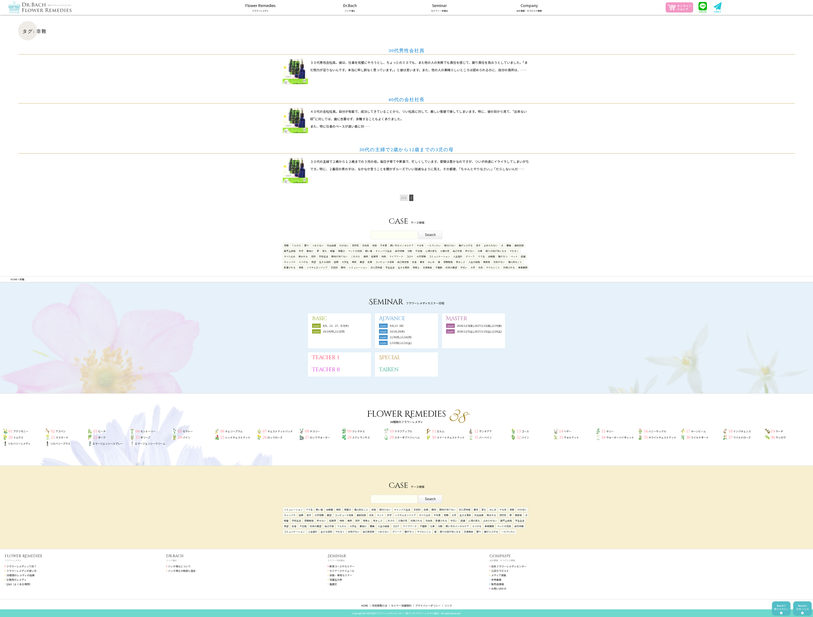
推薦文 (333, 584)
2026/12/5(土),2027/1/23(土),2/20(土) (480, 331)
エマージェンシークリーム (150, 443)
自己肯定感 (403, 262)
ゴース (525, 431)
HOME (364, 605)
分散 (409, 251)
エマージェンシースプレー (108, 443)
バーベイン (485, 437)
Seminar (337, 556)
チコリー (315, 431)
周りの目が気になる (495, 251)
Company (500, 556)
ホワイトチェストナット (662, 437)
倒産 (301, 267)
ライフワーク (396, 256)
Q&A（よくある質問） (19, 584)
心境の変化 (431, 251)
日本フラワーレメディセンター (509, 566)
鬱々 (306, 245)
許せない (469, 251)
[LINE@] (702, 7)
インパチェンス (742, 431)
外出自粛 (331, 245)
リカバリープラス (60, 443)
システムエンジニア (317, 267)
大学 (472, 267)
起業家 (374, 256)
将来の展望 (451, 267)
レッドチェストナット (237, 437)
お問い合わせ (498, 588)
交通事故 (427, 267)
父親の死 (444, 251)
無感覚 (486, 262)
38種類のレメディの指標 (20, 575)
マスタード (62, 437)
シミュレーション (358, 267)
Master (456, 318)
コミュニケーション (439, 256)
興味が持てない (339, 256)
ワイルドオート (700, 437)
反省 (414, 262)
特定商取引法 (379, 605)
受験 (286, 245)
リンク (448, 605)
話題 (336, 262)
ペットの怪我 (355, 251)
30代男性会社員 (406, 50)
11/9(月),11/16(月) (401, 337)
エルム (440, 431)
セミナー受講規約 (401, 605)
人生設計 (457, 256)
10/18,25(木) (397, 331)
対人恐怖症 (376, 267)
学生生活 (390, 267)
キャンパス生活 (383, 251)
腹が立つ (502, 256)
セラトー (188, 431)
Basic (319, 318)
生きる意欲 (403, 267)
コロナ (409, 256)
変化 (324, 251)
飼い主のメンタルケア (401, 245)
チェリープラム (234, 431)
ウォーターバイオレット (620, 437)
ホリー (610, 431)
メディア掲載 (498, 575)
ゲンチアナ (485, 431)
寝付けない (450, 245)
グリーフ (470, 256)
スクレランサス (361, 437)
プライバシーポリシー (428, 605)
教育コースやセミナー (342, 566)
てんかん (296, 245)
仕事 (480, 251)
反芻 (370, 262)
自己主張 (457, 251)
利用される (509, 267)
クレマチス (358, 431)
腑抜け (310, 251)
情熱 (365, 256)
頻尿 (354, 262)
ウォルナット (571, 437)
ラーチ (779, 431)
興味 (343, 267)
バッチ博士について (179, 566)
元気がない (499, 262)
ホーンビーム (698, 431)
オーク (102, 437)
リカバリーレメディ (19, 443)
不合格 (418, 251)
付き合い (344, 245)
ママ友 (481, 256)
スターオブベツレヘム (407, 437)
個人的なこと (515, 262)
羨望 (313, 262)
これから (355, 256)
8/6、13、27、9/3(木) (336, 325)
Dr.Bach (175, 556)
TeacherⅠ (326, 357)
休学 (301, 251)
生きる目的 (325, 262)
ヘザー (567, 431)
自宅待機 (399, 251)
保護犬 (341, 251)
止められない (491, 245)
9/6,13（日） (397, 325)
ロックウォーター (320, 437)
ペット (514, 256)
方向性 (365, 245)
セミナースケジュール (341, 570)
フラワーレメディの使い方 (21, 570)
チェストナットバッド (280, 431)
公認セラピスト (500, 570)
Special (389, 357)
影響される (290, 267)
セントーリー (148, 431)
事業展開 (522, 267)
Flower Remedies (23, 556)
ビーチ (102, 431)
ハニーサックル (657, 431)
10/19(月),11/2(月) (334, 331)
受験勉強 (448, 262)
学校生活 (323, 256)
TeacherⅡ (326, 369)
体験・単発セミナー (340, 575)
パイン (186, 437)
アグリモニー (20, 431)
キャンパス (290, 262)
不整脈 (438, 267)
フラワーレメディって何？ (21, 566)
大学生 (345, 262)
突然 (313, 256)
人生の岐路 (474, 262)
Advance (392, 318)
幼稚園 (491, 256)
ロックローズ (274, 437)
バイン (525, 437)
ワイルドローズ (742, 437)
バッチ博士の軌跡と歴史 (182, 570)
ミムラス (18, 437)
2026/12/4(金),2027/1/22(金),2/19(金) (479, 325)
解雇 (332, 251)
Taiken (389, 369)
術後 (374, 245)
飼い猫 (368, 251)
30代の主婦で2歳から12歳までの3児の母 (406, 149)
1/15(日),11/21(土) (401, 343)
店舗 (523, 256)
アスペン (61, 431)
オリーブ (145, 437)
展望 (362, 262)
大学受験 (421, 256)
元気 (480, 267)
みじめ (431, 262)
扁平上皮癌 (290, 251)
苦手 (478, 245)
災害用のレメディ (16, 579)
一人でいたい (434, 245)
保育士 (416, 267)
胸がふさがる (466, 245)
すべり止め (289, 256)
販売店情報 (497, 584)
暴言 (422, 262)
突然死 (355, 245)
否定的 (334, 267)
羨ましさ (460, 262)
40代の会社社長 (407, 99)
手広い (463, 267)
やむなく (514, 251)
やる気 (420, 245)
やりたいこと (493, 267)
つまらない (318, 245)
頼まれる (303, 256)
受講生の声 (335, 579)
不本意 (383, 245)
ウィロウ (781, 437)
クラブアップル (403, 431)
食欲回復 (519, 245)
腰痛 (508, 245)
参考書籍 (496, 579)
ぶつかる (303, 262)
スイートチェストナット (451, 437)
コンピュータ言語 (384, 262)
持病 (383, 256)
